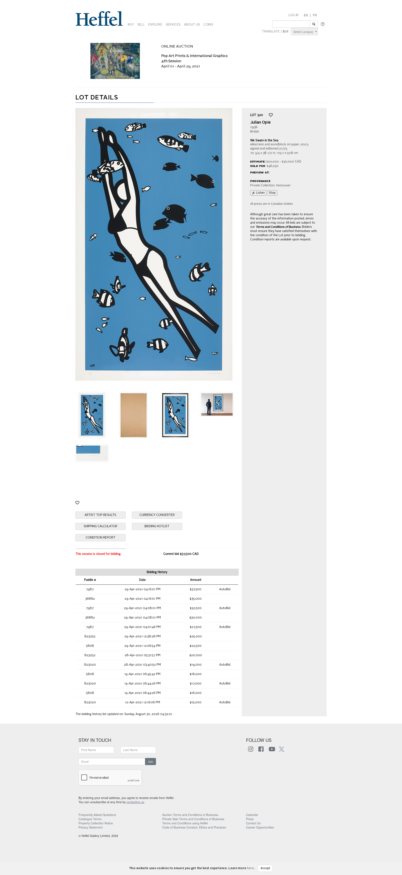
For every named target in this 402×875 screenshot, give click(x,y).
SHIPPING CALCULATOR (100, 526)
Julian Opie (260, 122)
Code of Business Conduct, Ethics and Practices (194, 827)
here (250, 868)
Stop (272, 192)
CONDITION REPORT (100, 537)
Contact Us (253, 823)
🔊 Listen (258, 192)
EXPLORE (155, 24)
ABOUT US (192, 24)
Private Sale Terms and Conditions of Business (193, 819)
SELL (141, 24)
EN (306, 15)
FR (315, 15)
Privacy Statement (91, 827)
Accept (265, 868)
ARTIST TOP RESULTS (100, 515)
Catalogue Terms (90, 819)
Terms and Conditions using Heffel (185, 823)
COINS (208, 24)
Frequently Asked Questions (97, 815)
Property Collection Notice (96, 823)
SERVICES (173, 24)
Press (250, 819)
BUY (131, 24)
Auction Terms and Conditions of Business (190, 815)
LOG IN (294, 15)
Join (150, 761)
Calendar (252, 815)
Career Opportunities (260, 827)
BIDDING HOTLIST (156, 526)
